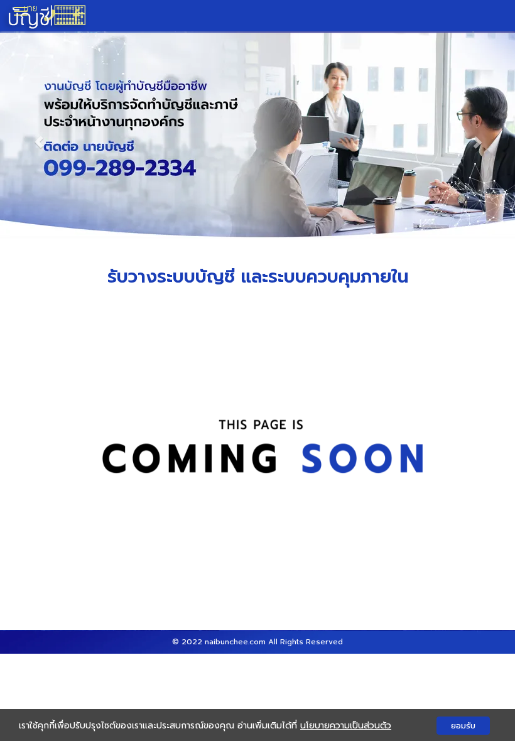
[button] (38, 135)
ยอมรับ (463, 726)
